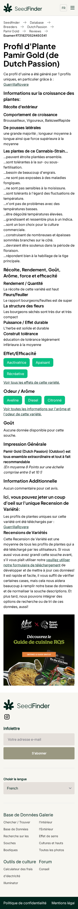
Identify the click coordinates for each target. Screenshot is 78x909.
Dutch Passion (37, 27)
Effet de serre (48, 836)
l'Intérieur (45, 822)
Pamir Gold (11, 31)
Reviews (35, 31)
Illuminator (10, 883)
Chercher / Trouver (16, 822)
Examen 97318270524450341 (25, 35)
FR (63, 8)
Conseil (44, 869)
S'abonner (39, 753)
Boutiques (10, 850)
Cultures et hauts (51, 843)
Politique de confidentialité (24, 903)
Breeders (10, 27)
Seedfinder (11, 22)
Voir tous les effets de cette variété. (31, 382)
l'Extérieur (46, 829)
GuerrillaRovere (16, 84)
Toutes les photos (51, 850)
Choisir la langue (15, 779)
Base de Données (15, 829)
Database (37, 22)
